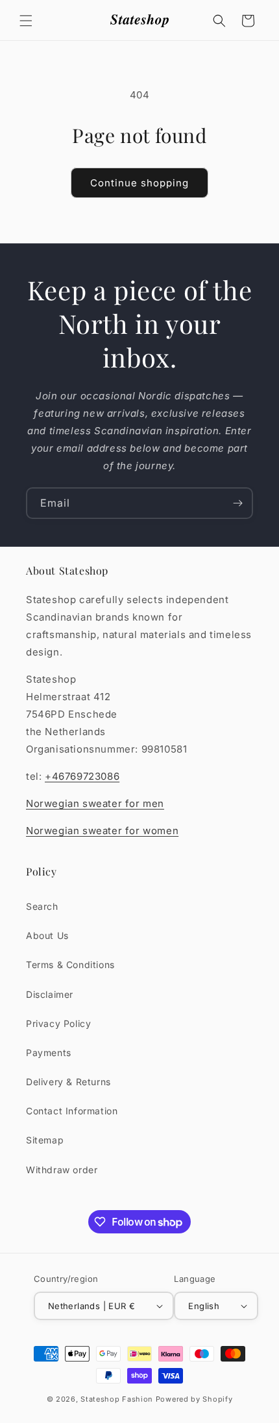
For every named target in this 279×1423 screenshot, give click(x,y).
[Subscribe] (237, 503)
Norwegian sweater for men (95, 803)
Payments (48, 1052)
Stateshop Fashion (116, 1399)
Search (42, 906)
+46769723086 (82, 776)
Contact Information (71, 1110)
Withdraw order (61, 1169)
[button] (26, 20)
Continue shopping (139, 183)
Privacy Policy (58, 1023)
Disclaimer (49, 994)
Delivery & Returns (68, 1081)
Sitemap (45, 1139)
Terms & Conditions (70, 964)
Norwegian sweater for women (102, 830)
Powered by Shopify (194, 1399)
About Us (47, 935)
